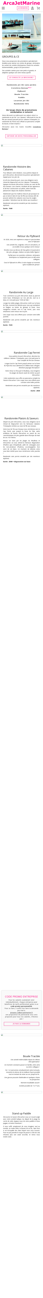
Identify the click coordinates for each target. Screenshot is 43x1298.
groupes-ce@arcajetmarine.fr (21, 1013)
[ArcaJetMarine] (21, 3)
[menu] (3, 8)
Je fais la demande (21, 1024)
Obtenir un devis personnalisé (21, 136)
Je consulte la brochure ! (21, 77)
